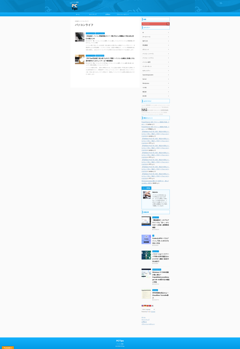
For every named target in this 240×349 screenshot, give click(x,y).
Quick (143, 114)
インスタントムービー (156, 107)
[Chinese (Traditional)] (150, 306)
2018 (162, 112)
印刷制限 (161, 114)
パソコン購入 (110, 41)
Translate (153, 311)
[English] (143, 306)
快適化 (94, 65)
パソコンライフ (119, 41)
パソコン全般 (94, 42)
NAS (144, 109)
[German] (145, 306)
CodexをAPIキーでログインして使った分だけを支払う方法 (160, 240)
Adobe (165, 112)
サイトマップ (92, 14)
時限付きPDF (157, 110)
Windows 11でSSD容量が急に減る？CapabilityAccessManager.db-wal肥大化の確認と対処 (160, 277)
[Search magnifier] (168, 23)
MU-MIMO (150, 110)
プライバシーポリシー (123, 14)
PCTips (106, 63)
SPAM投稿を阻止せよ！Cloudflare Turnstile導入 (160, 295)
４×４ (146, 114)
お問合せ (107, 14)
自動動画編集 (164, 110)
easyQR (143, 105)
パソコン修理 (103, 41)
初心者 (129, 63)
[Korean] (152, 306)
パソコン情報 (120, 344)
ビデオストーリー (162, 105)
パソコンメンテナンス (102, 65)
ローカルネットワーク (153, 114)
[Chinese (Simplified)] (147, 306)
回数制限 (148, 105)
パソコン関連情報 (127, 41)
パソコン (97, 41)
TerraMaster (165, 107)
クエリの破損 (154, 105)
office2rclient (147, 107)
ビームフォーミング (155, 112)
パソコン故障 (123, 63)
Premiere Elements (146, 112)
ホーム (78, 14)
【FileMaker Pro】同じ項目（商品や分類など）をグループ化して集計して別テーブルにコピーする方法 (156, 134)
